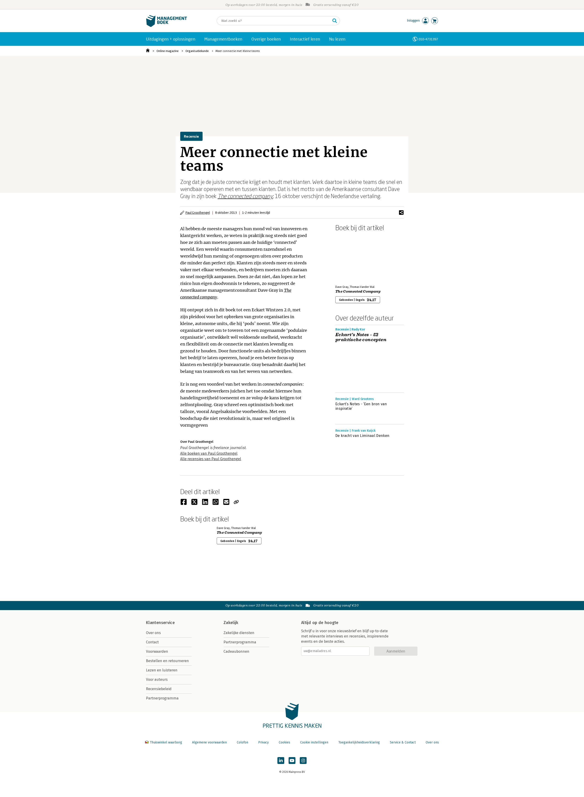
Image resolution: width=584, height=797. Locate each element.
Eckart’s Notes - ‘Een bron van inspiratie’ (361, 406)
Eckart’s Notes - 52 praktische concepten (360, 337)
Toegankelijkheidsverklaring (359, 742)
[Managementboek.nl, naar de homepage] (166, 26)
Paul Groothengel (197, 212)
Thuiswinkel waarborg (166, 742)
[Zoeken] (334, 20)
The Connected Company (358, 291)
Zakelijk (231, 622)
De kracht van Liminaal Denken (362, 435)
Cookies (284, 742)
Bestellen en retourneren (167, 661)
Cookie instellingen (314, 742)
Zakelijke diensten (239, 633)
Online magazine (167, 51)
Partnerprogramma (162, 698)
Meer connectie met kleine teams (237, 51)
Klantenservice (160, 622)
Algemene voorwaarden (209, 742)
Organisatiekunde (197, 51)
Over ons (153, 633)
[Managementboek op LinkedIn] (280, 760)
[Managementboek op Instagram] (303, 760)
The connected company (245, 196)
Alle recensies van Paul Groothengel (210, 459)
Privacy (263, 742)
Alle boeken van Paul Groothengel (208, 453)
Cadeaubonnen (236, 651)
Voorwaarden (157, 651)
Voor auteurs (157, 679)
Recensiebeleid (159, 689)
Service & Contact (403, 742)
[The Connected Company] (351, 257)
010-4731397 (428, 39)
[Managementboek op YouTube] (292, 760)
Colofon (242, 742)
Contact (152, 642)
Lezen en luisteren (161, 670)
